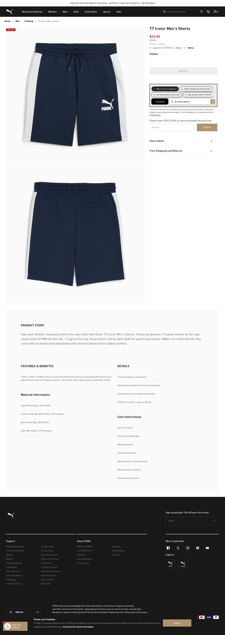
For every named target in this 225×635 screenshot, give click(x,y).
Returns (10, 559)
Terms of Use (47, 550)
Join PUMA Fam (84, 550)
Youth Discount (48, 575)
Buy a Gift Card (13, 571)
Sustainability (118, 550)
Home (7, 21)
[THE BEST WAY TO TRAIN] (183, 564)
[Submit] (164, 11)
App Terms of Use (49, 554)
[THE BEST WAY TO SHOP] (170, 564)
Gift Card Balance (14, 575)
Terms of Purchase (50, 559)
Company (81, 554)
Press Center (83, 563)
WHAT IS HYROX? (85, 546)
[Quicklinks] (216, 11)
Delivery (10, 554)
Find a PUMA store (15, 550)
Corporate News (84, 559)
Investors (116, 546)
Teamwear (46, 583)
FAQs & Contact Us (15, 546)
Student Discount (49, 567)
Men (17, 21)
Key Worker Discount (50, 571)
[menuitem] (32, 11)
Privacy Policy (155, 115)
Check (207, 127)
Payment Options (14, 563)
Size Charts (11, 567)
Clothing (29, 21)
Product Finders (14, 583)
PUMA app (11, 579)
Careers (115, 554)
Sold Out (183, 71)
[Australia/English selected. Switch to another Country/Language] (23, 612)
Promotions (46, 563)
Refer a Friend (47, 579)
